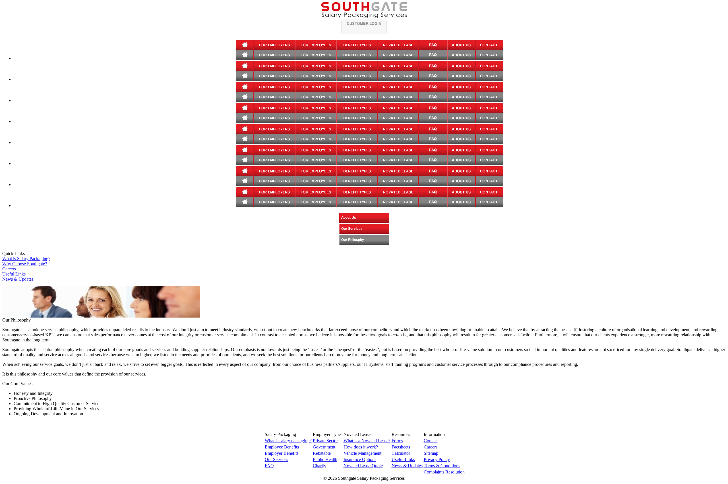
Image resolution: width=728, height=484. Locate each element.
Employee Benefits (282, 447)
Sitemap (431, 453)
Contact (431, 440)
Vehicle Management (362, 453)
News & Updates (17, 279)
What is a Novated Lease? (367, 440)
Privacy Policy (437, 459)
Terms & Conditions (442, 465)
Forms (397, 440)
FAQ (269, 465)
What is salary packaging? (288, 440)
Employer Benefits (281, 453)
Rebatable (322, 453)
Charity (319, 465)
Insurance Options (360, 459)
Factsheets (401, 447)
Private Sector (325, 440)
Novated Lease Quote (363, 465)
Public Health (325, 459)
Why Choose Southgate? (24, 263)
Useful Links (14, 274)
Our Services (276, 459)
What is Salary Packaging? (26, 258)
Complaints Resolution (444, 472)
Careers (9, 268)
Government (324, 447)
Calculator (401, 453)
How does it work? (361, 447)
